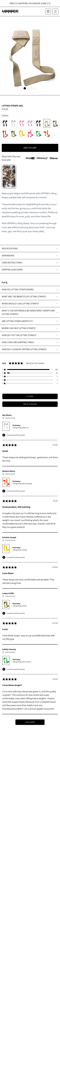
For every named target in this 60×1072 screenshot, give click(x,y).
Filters (30, 396)
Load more (30, 722)
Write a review (30, 404)
